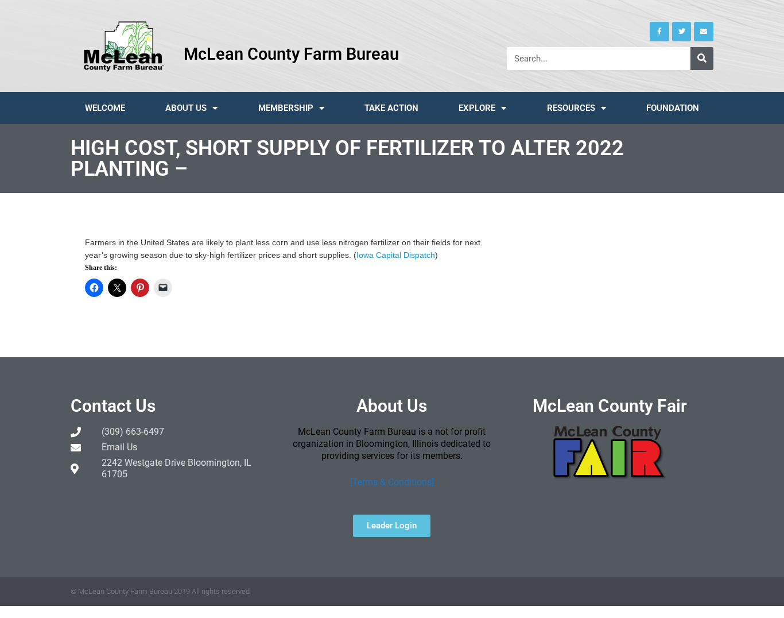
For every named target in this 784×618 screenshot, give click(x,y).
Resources (571, 108)
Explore (477, 108)
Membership (285, 108)
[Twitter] (682, 31)
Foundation (672, 108)
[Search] (701, 58)
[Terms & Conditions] (392, 482)
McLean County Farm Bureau (291, 54)
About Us (186, 108)
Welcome (105, 108)
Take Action (391, 108)
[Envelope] (703, 31)
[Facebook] (659, 31)
